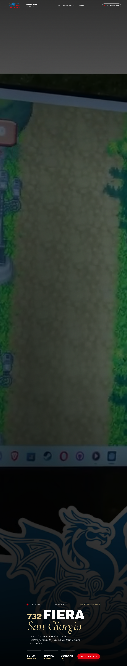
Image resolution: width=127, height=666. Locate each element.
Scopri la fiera (88, 656)
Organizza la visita (69, 5)
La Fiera (57, 5)
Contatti (81, 5)
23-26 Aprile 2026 (112, 5)
